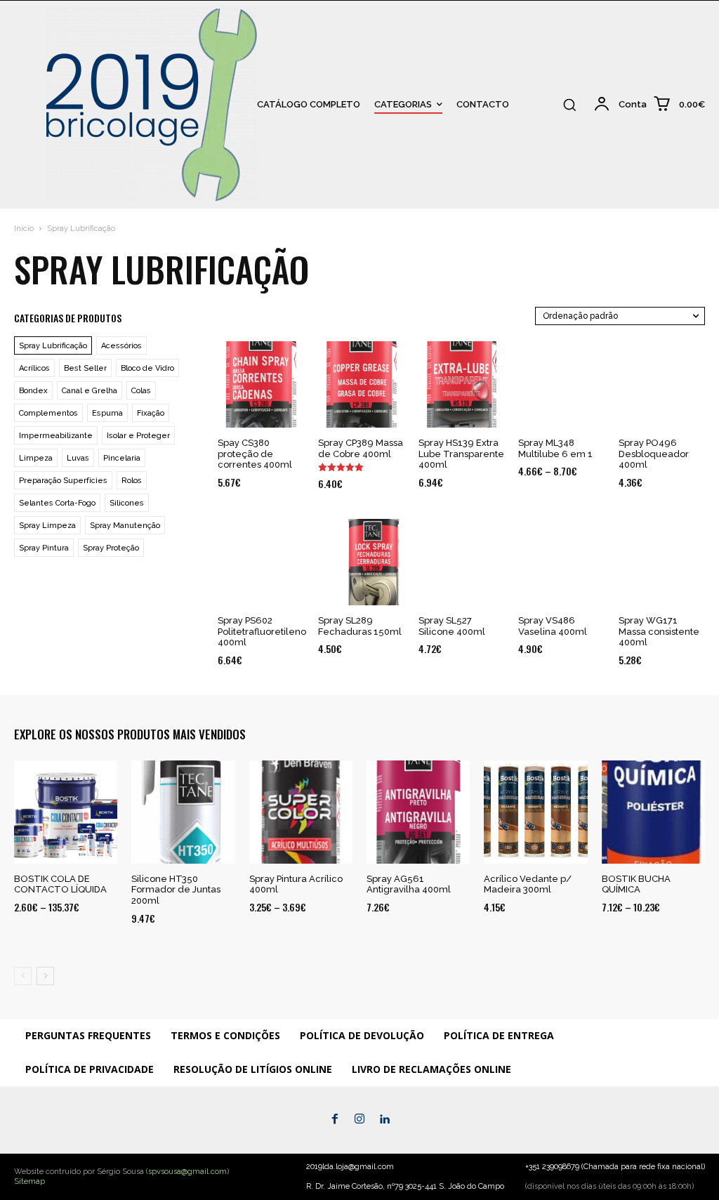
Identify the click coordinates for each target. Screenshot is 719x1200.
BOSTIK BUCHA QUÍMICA (636, 884)
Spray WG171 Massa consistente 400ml (659, 631)
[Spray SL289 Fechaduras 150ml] (361, 562)
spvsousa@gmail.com (187, 1171)
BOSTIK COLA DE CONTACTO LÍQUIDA (60, 884)
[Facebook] (334, 1119)
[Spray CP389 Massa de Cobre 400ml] (361, 384)
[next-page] (45, 976)
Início (24, 228)
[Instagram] (359, 1119)
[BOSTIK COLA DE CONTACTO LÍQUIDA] (65, 812)
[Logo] (19, 105)
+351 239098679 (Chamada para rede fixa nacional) (615, 1166)
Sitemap (29, 1181)
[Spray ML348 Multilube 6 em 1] (561, 384)
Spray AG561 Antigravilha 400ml (409, 884)
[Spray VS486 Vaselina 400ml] (561, 562)
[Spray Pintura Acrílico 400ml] (300, 812)
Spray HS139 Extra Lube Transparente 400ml (461, 453)
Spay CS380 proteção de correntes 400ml (255, 453)
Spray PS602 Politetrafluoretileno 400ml (262, 631)
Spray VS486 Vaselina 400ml (552, 626)
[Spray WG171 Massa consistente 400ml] (662, 562)
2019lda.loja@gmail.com (350, 1166)
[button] (569, 104)
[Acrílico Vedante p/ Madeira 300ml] (535, 812)
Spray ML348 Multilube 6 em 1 (555, 448)
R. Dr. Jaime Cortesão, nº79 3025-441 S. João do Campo (405, 1186)
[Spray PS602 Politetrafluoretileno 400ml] (261, 562)
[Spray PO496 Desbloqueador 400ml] (662, 384)
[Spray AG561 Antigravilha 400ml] (418, 812)
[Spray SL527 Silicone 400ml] (461, 562)
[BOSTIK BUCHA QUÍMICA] (653, 812)
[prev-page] (23, 976)
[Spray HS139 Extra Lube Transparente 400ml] (461, 384)
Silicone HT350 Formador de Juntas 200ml (175, 889)
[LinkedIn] (384, 1119)
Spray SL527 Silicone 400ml (451, 626)
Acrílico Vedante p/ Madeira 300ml (528, 884)
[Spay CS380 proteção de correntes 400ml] (261, 384)
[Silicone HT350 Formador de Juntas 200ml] (183, 812)
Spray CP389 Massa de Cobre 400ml (360, 448)
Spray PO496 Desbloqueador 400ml (654, 453)
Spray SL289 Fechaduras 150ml (360, 626)
